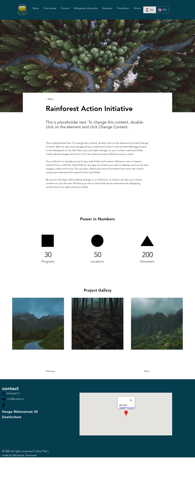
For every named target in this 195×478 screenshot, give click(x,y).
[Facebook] (3, 405)
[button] (56, 99)
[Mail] (4, 399)
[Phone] (4, 394)
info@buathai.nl (15, 398)
